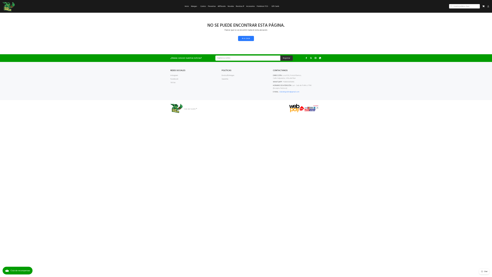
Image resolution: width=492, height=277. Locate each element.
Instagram (174, 75)
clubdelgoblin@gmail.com (289, 91)
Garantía (225, 79)
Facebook (174, 79)
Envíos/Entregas (228, 75)
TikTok (173, 82)
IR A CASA (246, 38)
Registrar (286, 58)
